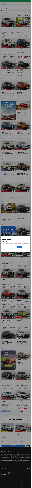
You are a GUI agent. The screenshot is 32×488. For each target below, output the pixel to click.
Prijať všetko (19, 246)
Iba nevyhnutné (12, 246)
